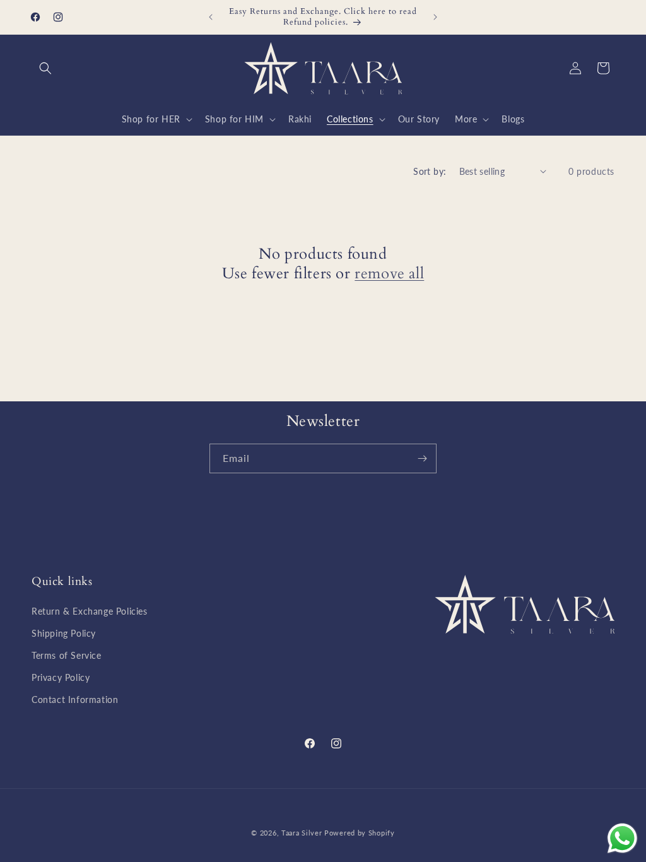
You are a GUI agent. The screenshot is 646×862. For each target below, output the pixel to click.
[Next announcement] (435, 17)
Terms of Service (67, 655)
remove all (389, 273)
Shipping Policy (64, 633)
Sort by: (429, 171)
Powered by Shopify (359, 833)
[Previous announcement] (211, 17)
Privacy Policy (61, 677)
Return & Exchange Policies (90, 611)
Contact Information (75, 699)
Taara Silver (302, 833)
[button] (45, 68)
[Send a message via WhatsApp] (622, 838)
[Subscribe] (422, 458)
